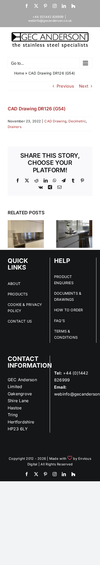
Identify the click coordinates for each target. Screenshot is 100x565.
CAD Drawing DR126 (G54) (37, 108)
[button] (11, 234)
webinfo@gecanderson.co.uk (50, 21)
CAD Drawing (55, 121)
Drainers (15, 127)
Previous (65, 86)
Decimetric (77, 121)
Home (19, 73)
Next (83, 86)
